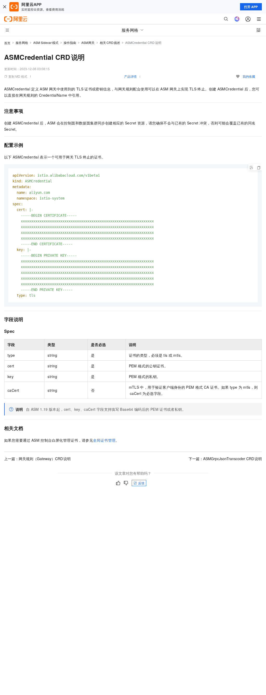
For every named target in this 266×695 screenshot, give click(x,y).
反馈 (141, 483)
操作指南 (70, 42)
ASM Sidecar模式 (45, 42)
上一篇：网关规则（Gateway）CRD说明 (37, 458)
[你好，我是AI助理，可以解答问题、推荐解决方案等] (236, 19)
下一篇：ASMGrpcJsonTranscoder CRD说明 (225, 458)
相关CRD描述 (110, 42)
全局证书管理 (104, 440)
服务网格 (22, 42)
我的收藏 (249, 76)
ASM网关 (88, 42)
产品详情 (130, 76)
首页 (7, 43)
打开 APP (251, 6)
